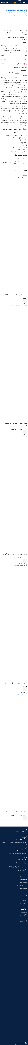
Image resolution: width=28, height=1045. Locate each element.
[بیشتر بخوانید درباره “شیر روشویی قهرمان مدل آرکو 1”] (25, 795)
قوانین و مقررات (23, 1008)
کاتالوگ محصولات (23, 1020)
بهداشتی (16, 136)
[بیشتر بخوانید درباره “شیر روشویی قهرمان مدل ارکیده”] (25, 666)
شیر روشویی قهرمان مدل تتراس (15, 917)
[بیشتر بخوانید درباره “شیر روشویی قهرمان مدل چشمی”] (25, 406)
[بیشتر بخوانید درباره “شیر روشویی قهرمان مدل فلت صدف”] (25, 537)
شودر (22, 172)
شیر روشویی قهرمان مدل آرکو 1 (15, 788)
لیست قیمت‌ (24, 1017)
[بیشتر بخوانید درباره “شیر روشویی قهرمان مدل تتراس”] (25, 923)
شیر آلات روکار (9, 136)
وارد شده (13, 272)
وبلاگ (25, 1000)
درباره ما (25, 1003)
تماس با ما (24, 1005)
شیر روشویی (17, 172)
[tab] (17, 178)
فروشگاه (22, 136)
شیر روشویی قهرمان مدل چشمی (15, 400)
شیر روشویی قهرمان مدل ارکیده (15, 660)
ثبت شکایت (24, 1011)
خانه (26, 136)
